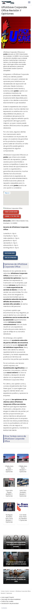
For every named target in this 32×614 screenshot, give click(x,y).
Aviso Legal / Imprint (7, 597)
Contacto (4, 608)
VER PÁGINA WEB (10, 253)
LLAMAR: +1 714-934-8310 (12, 216)
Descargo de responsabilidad (10, 599)
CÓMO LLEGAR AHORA (11, 212)
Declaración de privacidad (9, 603)
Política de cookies (7, 601)
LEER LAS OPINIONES (10, 257)
